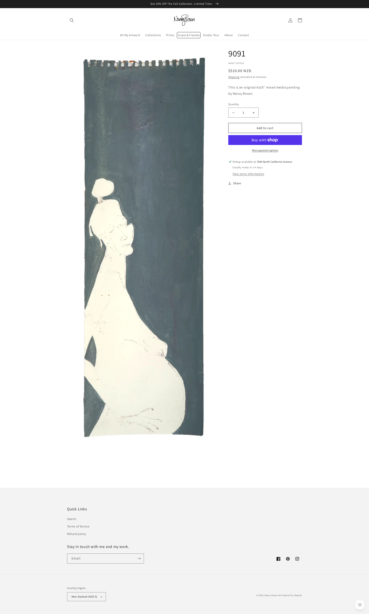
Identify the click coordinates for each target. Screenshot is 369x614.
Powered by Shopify (291, 595)
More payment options (265, 150)
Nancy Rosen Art (273, 595)
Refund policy (76, 534)
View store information (248, 174)
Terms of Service (78, 526)
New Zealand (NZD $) (84, 596)
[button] (71, 20)
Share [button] (237, 183)
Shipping (233, 76)
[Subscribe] (139, 558)
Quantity (233, 104)
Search (71, 519)
